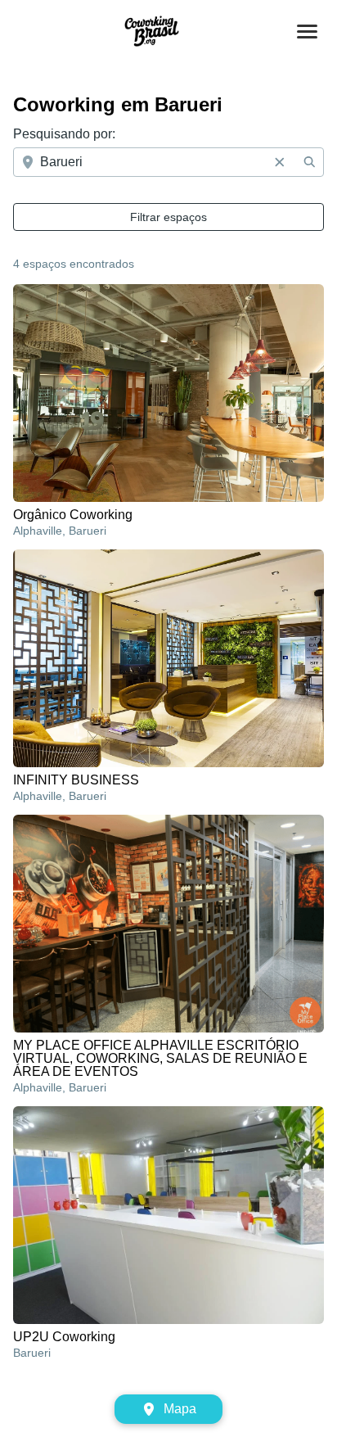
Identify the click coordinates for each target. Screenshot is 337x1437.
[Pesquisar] (309, 162)
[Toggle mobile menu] (307, 31)
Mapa (180, 1409)
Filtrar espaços (168, 217)
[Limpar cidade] (279, 162)
